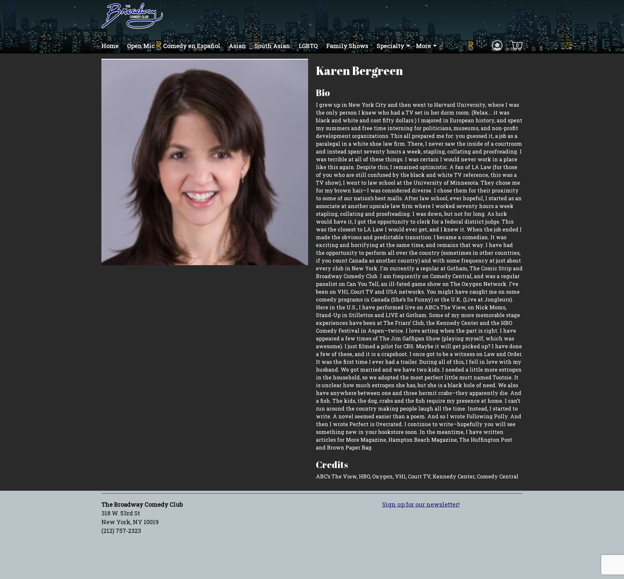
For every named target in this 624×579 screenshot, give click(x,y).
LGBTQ (308, 46)
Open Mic (141, 46)
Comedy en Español (191, 46)
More (423, 46)
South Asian (272, 46)
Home (110, 46)
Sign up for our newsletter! (421, 504)
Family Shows (347, 46)
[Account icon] (497, 45)
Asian (237, 46)
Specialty (390, 46)
